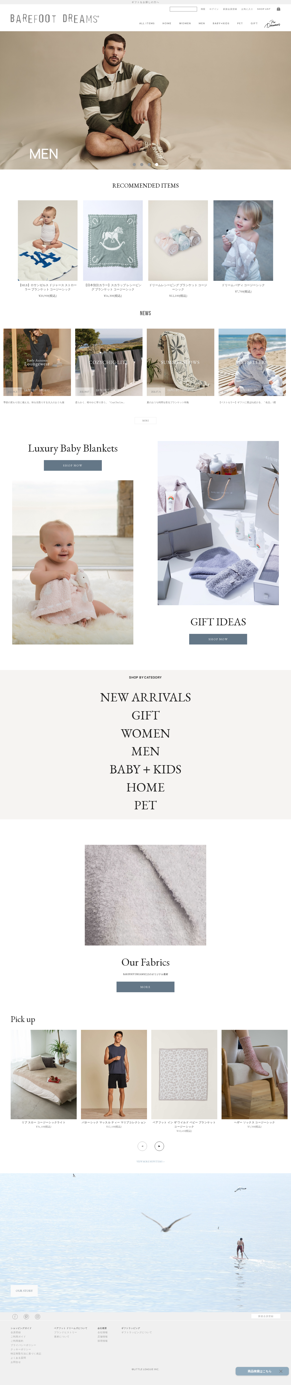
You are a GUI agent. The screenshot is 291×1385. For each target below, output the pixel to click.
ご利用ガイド (18, 1336)
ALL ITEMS (147, 23)
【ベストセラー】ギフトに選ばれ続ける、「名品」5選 (247, 402)
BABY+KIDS (221, 23)
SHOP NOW (72, 465)
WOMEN (185, 23)
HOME (167, 23)
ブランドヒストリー (65, 1332)
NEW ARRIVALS (145, 697)
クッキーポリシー (21, 1349)
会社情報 (103, 1332)
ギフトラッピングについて (136, 1332)
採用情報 (103, 1340)
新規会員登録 (230, 9)
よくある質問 (18, 1357)
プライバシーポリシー (23, 1345)
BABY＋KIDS (145, 769)
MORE (145, 987)
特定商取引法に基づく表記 (26, 1353)
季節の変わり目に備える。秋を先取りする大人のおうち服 (33, 402)
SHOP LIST (264, 9)
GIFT (254, 23)
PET (240, 23)
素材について (61, 1336)
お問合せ (16, 1362)
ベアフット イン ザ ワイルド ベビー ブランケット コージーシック (184, 1124)
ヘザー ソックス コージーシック (254, 1122)
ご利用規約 (17, 1340)
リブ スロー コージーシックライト (44, 1122)
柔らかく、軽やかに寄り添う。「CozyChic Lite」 (100, 402)
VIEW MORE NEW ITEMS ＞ (151, 1161)
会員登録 (16, 1332)
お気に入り (247, 9)
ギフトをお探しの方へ (145, 2)
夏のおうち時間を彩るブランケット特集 (168, 402)
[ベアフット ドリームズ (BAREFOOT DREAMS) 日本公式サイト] (55, 20)
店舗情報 (103, 1336)
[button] (134, 164)
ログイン (214, 9)
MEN (202, 23)
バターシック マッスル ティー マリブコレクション (114, 1122)
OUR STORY (24, 1291)
